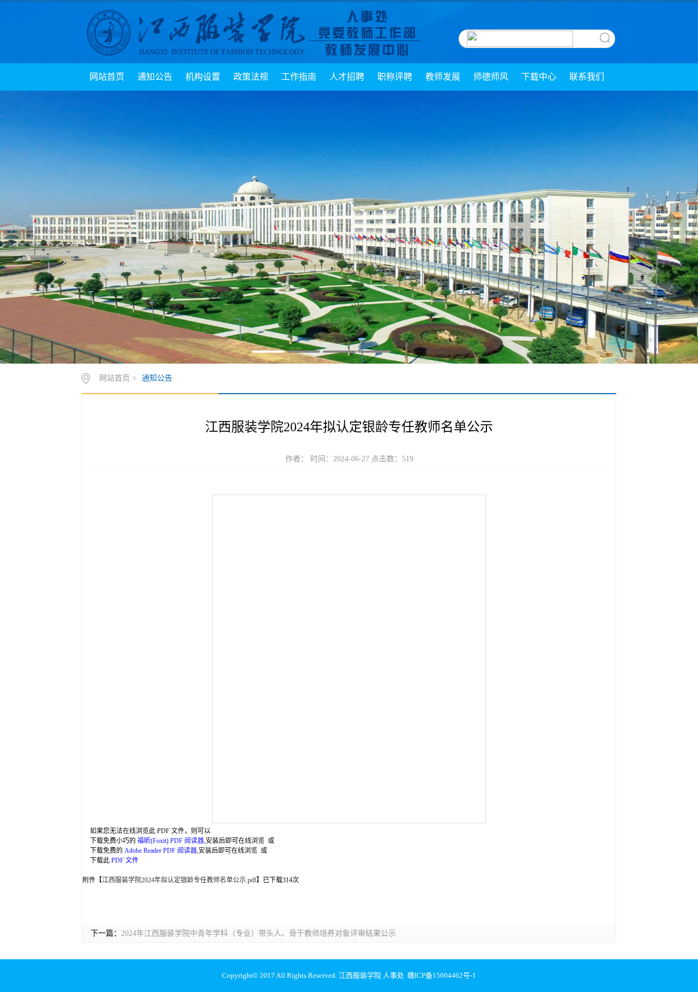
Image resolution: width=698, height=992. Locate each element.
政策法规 (250, 76)
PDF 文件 (125, 860)
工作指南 (298, 76)
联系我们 (586, 76)
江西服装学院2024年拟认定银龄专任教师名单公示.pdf (179, 880)
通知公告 (154, 76)
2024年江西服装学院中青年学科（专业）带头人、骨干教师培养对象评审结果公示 (258, 933)
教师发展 (442, 76)
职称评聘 (394, 76)
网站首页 (106, 76)
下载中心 (538, 76)
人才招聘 (346, 76)
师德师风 (490, 76)
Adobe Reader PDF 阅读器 (160, 850)
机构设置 (202, 76)
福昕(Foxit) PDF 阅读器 (170, 841)
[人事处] (252, 32)
